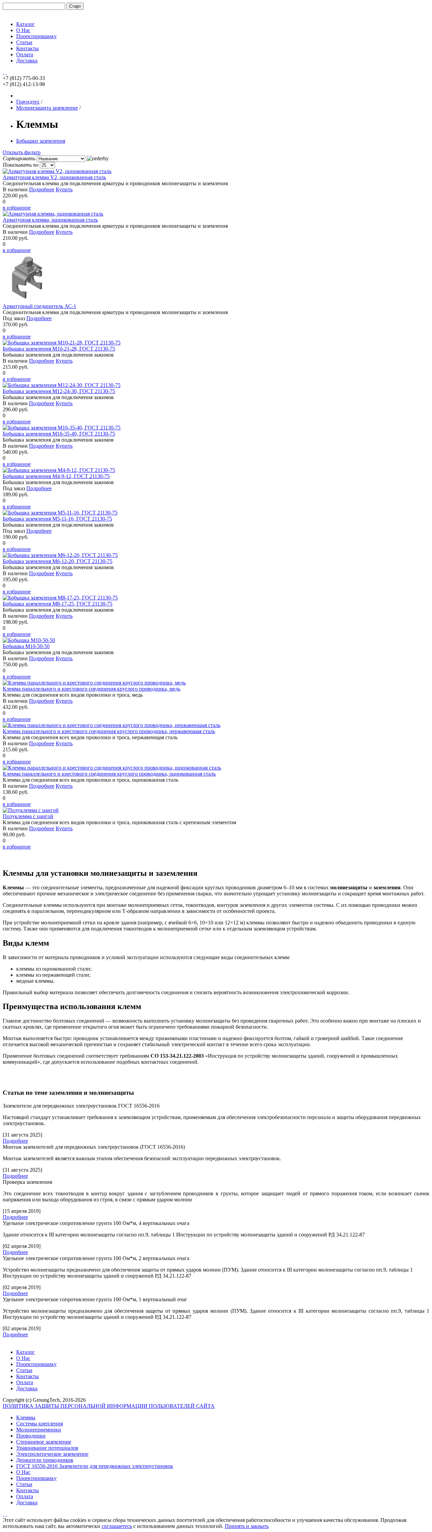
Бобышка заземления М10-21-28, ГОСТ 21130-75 (59, 349)
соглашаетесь (117, 1526)
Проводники (31, 1436)
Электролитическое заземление (52, 1454)
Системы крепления (39, 1423)
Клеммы (25, 1417)
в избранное (17, 208)
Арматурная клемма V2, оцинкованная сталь (54, 177)
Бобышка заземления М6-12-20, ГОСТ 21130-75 (57, 561)
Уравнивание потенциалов (47, 1448)
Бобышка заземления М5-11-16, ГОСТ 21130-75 (57, 519)
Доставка (26, 60)
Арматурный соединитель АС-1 (39, 306)
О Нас (23, 30)
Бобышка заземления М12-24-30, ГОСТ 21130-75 (59, 391)
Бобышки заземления (40, 141)
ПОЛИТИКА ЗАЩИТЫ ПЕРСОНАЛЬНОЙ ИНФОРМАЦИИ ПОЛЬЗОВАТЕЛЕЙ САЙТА (109, 1406)
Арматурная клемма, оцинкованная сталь (50, 220)
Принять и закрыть (247, 1526)
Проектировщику (36, 36)
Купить (64, 189)
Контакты (27, 48)
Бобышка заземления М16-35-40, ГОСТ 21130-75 (59, 434)
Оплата (24, 54)
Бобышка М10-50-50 (26, 646)
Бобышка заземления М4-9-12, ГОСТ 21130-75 (56, 476)
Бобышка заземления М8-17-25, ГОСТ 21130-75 (57, 604)
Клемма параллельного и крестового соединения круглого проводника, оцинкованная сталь (109, 774)
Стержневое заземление (43, 1442)
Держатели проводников (44, 1460)
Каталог (25, 24)
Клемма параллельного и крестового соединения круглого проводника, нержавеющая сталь (109, 731)
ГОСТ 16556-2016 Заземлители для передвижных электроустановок (94, 1466)
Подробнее (41, 189)
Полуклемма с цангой (28, 816)
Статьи (24, 42)
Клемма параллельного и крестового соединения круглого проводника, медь (91, 689)
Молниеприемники (38, 1429)
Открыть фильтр (21, 152)
